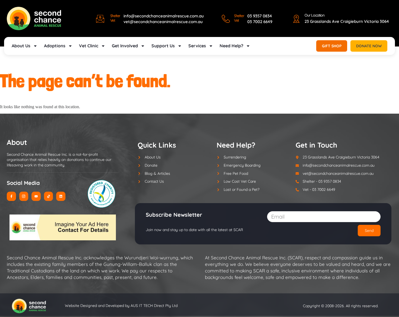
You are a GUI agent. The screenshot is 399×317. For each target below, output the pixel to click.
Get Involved (125, 45)
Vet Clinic (88, 45)
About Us (21, 45)
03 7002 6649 (259, 21)
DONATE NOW (369, 45)
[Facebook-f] (11, 196)
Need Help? (231, 45)
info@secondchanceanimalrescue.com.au (163, 15)
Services (197, 45)
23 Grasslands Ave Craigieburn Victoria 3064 (347, 21)
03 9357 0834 (259, 15)
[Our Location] (296, 19)
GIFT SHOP (331, 45)
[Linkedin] (60, 196)
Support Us (163, 45)
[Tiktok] (48, 196)
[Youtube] (36, 196)
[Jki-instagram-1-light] (23, 196)
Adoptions (54, 45)
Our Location (314, 15)
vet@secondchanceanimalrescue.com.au (163, 21)
